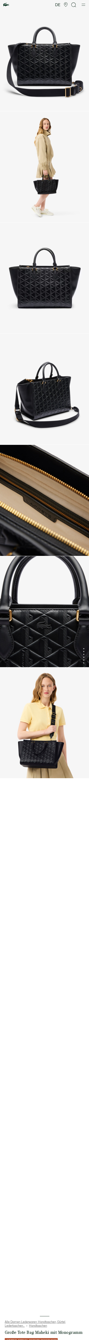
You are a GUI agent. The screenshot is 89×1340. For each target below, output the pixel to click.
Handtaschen (38, 1325)
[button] (66, 4)
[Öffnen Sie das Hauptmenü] (83, 4)
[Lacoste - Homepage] (6, 5)
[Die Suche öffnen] (74, 4)
